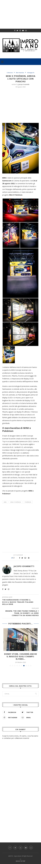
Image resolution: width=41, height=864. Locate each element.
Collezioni (10, 72)
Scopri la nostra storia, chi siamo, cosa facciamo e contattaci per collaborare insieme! (20, 737)
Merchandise (20, 72)
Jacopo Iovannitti (23, 84)
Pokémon (28, 502)
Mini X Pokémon (15, 502)
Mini (5, 502)
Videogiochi (30, 72)
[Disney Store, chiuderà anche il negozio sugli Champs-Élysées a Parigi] (20, 639)
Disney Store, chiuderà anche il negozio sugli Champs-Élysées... (20, 656)
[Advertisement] (21, 105)
